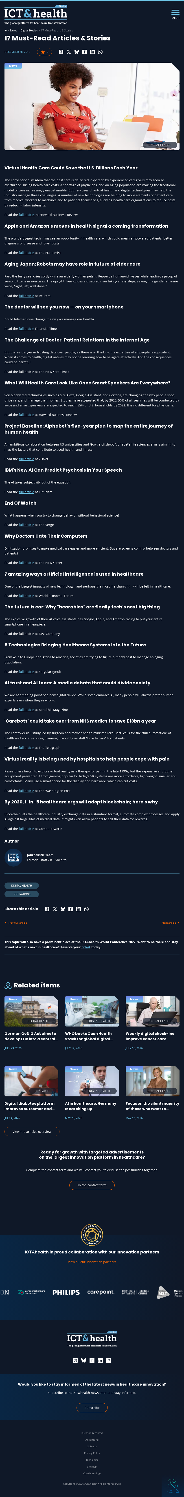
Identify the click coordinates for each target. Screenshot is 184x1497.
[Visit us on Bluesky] (83, 1360)
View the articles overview (32, 1131)
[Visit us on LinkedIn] (100, 1360)
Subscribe (92, 1408)
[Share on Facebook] (84, 52)
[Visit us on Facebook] (92, 1360)
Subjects (92, 1446)
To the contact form (92, 1185)
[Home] (5, 30)
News (13, 30)
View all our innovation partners (92, 1262)
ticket (85, 947)
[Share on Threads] (61, 52)
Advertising (92, 1439)
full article (27, 215)
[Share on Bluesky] (76, 52)
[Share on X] (69, 52)
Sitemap (92, 1466)
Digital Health (28, 30)
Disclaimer (92, 1460)
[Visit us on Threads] (75, 1360)
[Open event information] (173, 1486)
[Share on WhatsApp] (100, 52)
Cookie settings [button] (92, 1473)
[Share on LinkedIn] (92, 52)
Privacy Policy (92, 1453)
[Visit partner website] (21, 1292)
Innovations (22, 894)
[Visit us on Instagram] (108, 1360)
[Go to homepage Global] (35, 15)
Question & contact (92, 1433)
